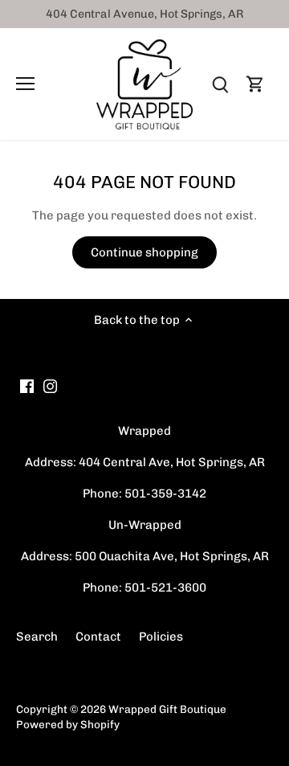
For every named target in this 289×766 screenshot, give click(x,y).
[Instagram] (50, 385)
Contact (98, 636)
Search (37, 636)
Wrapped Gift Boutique (167, 709)
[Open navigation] (25, 83)
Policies (161, 636)
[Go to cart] (255, 84)
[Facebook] (27, 385)
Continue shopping (144, 252)
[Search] (220, 84)
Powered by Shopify (68, 724)
